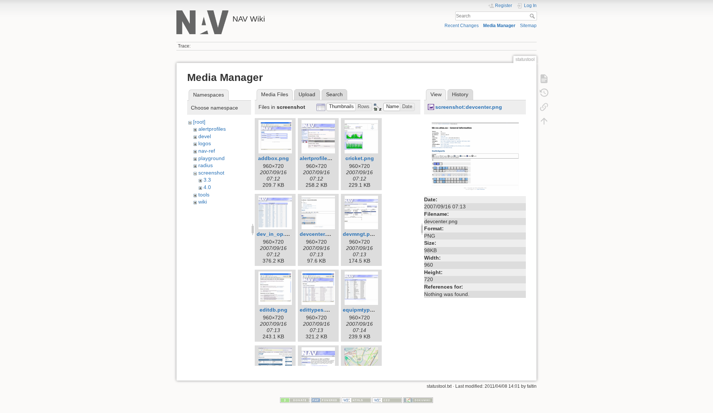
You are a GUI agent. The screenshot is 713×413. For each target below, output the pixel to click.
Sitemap (528, 25)
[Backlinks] (544, 107)
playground (211, 158)
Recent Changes (462, 25)
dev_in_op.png (276, 234)
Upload (307, 94)
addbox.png (273, 158)
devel (204, 136)
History (460, 94)
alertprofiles (212, 129)
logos (204, 143)
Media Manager (499, 25)
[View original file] (475, 156)
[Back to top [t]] (544, 121)
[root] (199, 122)
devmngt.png (360, 234)
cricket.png (359, 158)
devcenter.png (318, 234)
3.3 (207, 180)
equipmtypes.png (365, 310)
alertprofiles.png (321, 158)
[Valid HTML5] (356, 400)
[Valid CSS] (387, 400)
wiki (202, 202)
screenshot (211, 173)
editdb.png (273, 310)
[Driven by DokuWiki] (418, 400)
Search (533, 16)
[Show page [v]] (544, 79)
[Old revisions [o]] (544, 93)
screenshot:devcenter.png (468, 107)
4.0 (207, 187)
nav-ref (206, 151)
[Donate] (295, 400)
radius (205, 165)
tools (203, 195)
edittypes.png (317, 310)
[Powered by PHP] (326, 400)
